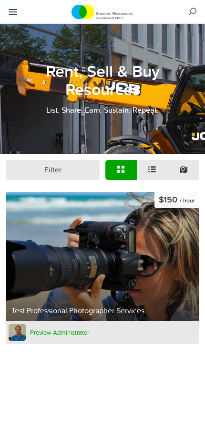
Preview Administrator (59, 332)
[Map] (183, 170)
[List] (152, 170)
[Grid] (121, 170)
